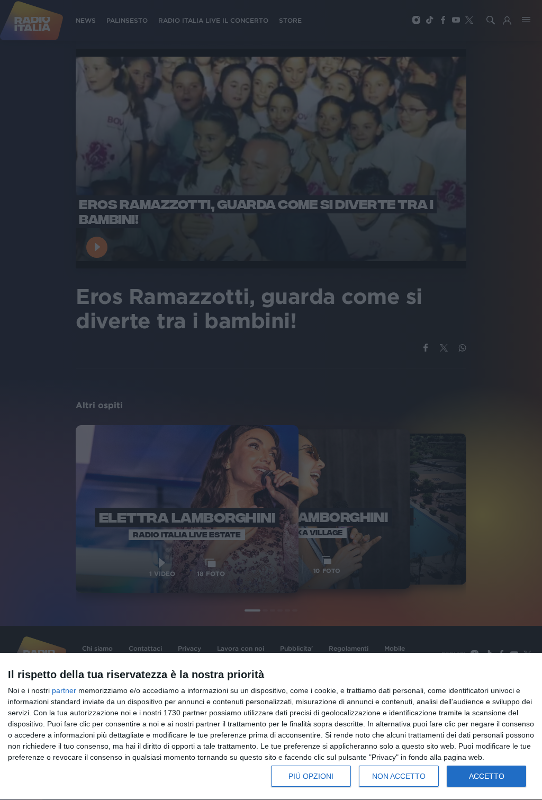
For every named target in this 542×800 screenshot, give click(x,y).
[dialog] (271, 726)
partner (64, 690)
